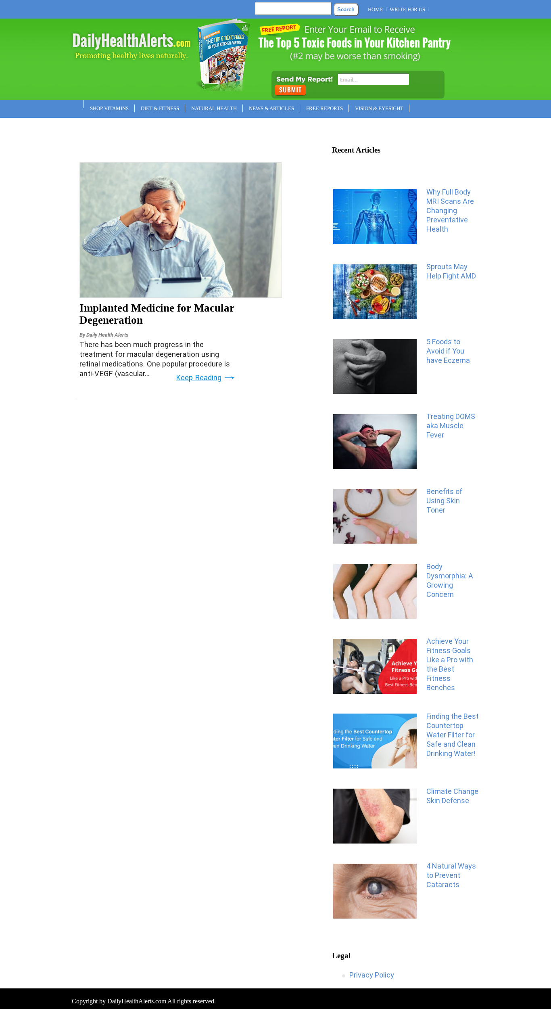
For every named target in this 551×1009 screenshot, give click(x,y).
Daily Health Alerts (107, 335)
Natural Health (214, 108)
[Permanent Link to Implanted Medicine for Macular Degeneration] (181, 295)
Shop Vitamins (109, 108)
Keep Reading (198, 377)
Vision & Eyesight (379, 108)
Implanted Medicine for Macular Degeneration (156, 314)
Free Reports (324, 108)
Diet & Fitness (160, 108)
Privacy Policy (371, 975)
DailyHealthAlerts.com (136, 1001)
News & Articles (271, 108)
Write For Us (407, 9)
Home (375, 9)
